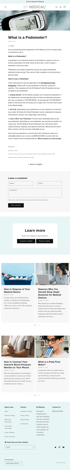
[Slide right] (39, 325)
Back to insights (36, 164)
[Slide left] (31, 325)
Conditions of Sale (26, 411)
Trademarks (24, 423)
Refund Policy (25, 419)
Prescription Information (8, 427)
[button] (5, 7)
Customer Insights (26, 241)
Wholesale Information (8, 421)
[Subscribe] (33, 447)
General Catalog (10, 415)
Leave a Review (9, 432)
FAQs (6, 411)
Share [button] (12, 46)
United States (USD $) (12, 463)
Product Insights (44, 241)
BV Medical (62, 462)
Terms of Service (10, 436)
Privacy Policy (25, 415)
